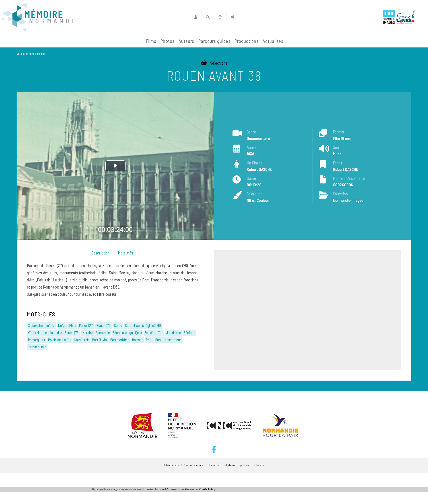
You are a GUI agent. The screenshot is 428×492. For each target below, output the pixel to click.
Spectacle (102, 332)
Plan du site (171, 465)
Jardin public (37, 346)
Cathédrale (82, 339)
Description (100, 252)
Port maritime (119, 339)
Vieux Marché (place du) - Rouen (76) (53, 332)
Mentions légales (194, 465)
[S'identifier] (196, 17)
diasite (259, 465)
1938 (250, 153)
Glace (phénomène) (41, 325)
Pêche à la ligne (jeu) (127, 332)
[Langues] (220, 17)
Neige (62, 325)
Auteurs (186, 41)
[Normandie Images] (389, 17)
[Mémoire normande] (38, 17)
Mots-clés (125, 252)
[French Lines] (405, 17)
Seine (118, 325)
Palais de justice (59, 339)
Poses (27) (86, 325)
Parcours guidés (214, 41)
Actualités (273, 41)
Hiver (72, 325)
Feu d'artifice (153, 332)
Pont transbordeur (168, 339)
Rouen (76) (103, 325)
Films (151, 41)
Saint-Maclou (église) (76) (143, 325)
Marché (87, 332)
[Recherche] (208, 17)
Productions (247, 41)
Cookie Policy (207, 489)
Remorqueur (36, 339)
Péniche (189, 332)
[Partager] (232, 17)
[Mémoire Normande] (96, 41)
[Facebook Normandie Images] (214, 449)
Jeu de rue (173, 332)
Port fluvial (99, 339)
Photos (167, 41)
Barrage (137, 339)
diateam (230, 465)
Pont (149, 339)
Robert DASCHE (259, 169)
